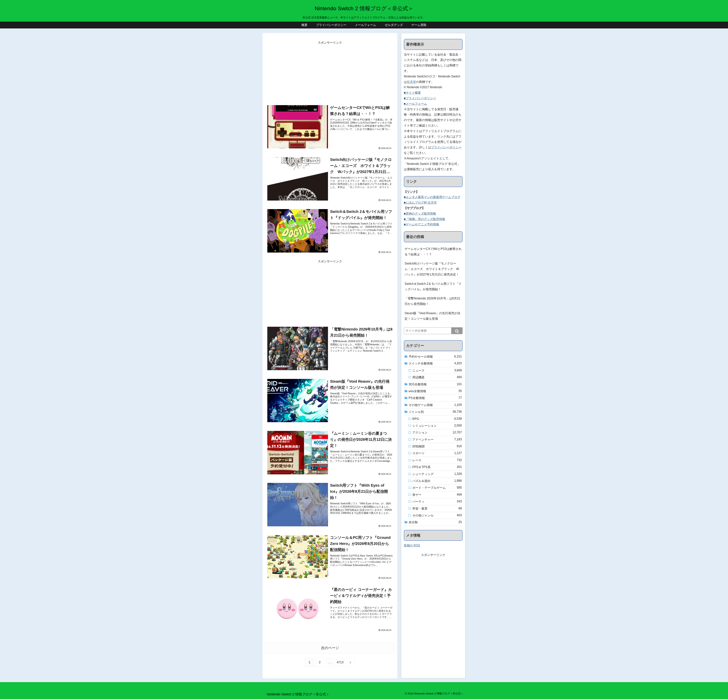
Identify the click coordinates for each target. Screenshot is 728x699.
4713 (340, 662)
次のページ (330, 648)
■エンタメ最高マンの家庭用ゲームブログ (432, 197)
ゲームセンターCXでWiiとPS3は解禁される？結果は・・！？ (433, 251)
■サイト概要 (412, 92)
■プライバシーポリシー (420, 98)
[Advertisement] (329, 72)
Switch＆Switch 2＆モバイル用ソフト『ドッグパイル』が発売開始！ (433, 286)
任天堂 (411, 81)
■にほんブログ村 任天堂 (420, 202)
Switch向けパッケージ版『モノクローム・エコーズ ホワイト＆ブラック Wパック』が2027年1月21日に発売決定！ (432, 269)
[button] (457, 330)
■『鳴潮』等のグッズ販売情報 (424, 219)
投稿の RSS (412, 545)
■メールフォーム (415, 103)
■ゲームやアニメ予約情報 (421, 224)
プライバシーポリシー (446, 147)
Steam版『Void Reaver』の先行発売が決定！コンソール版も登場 (432, 316)
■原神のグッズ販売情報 (420, 213)
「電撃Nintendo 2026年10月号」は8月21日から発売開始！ (432, 301)
